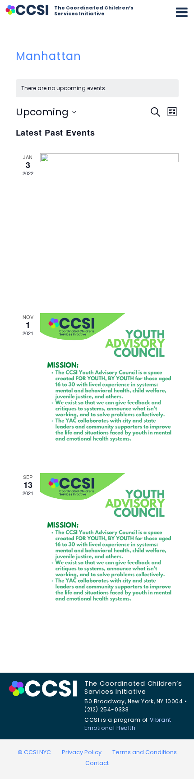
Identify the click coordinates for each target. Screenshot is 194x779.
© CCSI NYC (34, 752)
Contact (97, 763)
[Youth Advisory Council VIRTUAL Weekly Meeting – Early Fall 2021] (109, 542)
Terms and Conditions (144, 752)
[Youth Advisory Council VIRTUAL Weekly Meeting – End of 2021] (109, 382)
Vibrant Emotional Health (127, 724)
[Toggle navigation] (182, 12)
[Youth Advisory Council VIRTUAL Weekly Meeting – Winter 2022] (109, 222)
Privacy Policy (82, 752)
